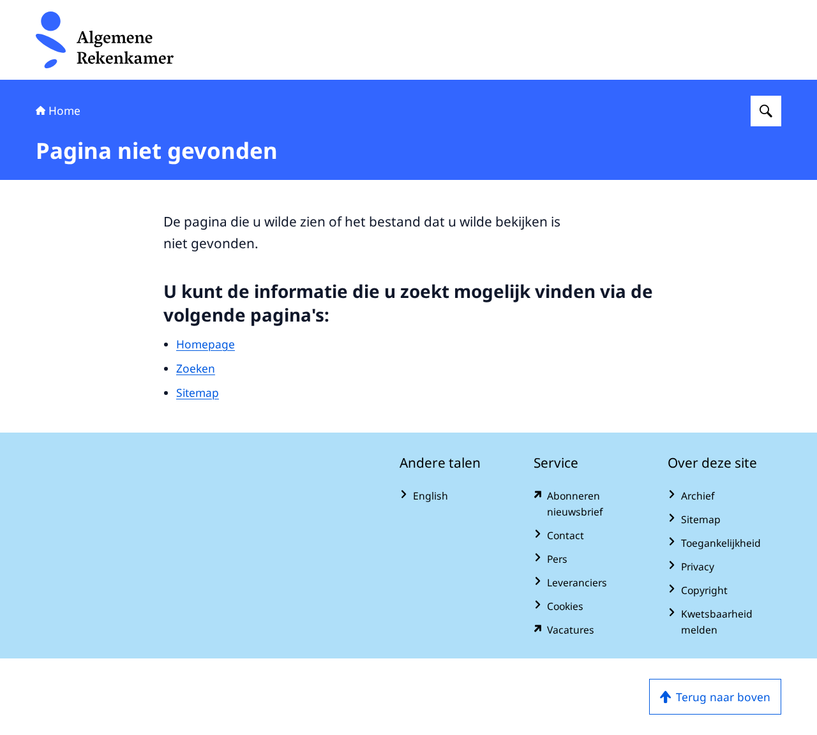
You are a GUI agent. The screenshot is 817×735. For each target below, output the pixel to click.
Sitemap (197, 392)
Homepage (205, 344)
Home (64, 110)
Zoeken (195, 368)
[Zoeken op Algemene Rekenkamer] (766, 111)
